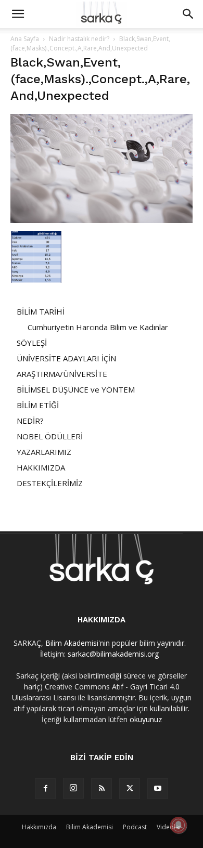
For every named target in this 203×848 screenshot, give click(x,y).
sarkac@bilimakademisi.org (113, 654)
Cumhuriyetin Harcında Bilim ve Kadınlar (98, 327)
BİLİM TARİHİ (41, 311)
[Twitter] (129, 788)
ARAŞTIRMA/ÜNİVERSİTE (62, 374)
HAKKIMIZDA (41, 467)
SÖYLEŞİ (32, 342)
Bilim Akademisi (71, 643)
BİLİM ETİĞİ (38, 405)
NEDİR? (30, 420)
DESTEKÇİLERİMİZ (50, 483)
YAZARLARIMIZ (44, 452)
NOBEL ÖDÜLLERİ (50, 436)
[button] (17, 14)
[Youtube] (157, 788)
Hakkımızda (39, 827)
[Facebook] (45, 788)
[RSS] (101, 788)
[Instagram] (73, 788)
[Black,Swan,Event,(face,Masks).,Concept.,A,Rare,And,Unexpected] (101, 220)
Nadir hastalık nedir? (79, 38)
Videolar (169, 827)
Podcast (135, 827)
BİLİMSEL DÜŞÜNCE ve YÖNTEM (76, 389)
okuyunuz (146, 719)
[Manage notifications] (178, 825)
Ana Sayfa (24, 38)
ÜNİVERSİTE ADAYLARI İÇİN (66, 358)
